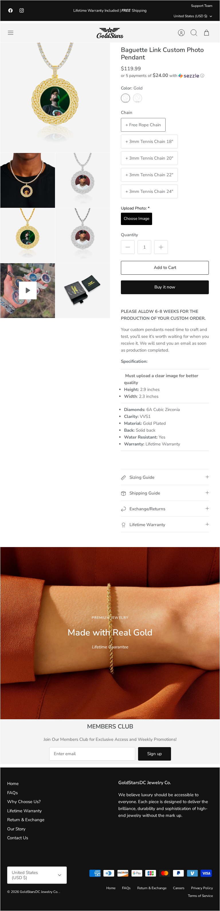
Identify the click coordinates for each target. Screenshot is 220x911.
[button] (162, 75)
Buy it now (164, 287)
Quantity (129, 235)
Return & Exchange (25, 820)
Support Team (201, 5)
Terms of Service (200, 895)
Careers (178, 888)
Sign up (154, 754)
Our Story (16, 829)
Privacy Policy (202, 888)
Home (13, 783)
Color (132, 88)
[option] (110, 633)
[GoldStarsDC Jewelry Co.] (110, 33)
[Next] (157, 10)
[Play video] (28, 290)
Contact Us (17, 838)
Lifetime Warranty (24, 811)
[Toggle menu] (13, 32)
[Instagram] (21, 10)
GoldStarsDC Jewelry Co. (39, 891)
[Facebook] (10, 10)
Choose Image (136, 218)
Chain (126, 112)
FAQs (12, 793)
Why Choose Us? (24, 802)
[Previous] (63, 10)
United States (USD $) (190, 16)
